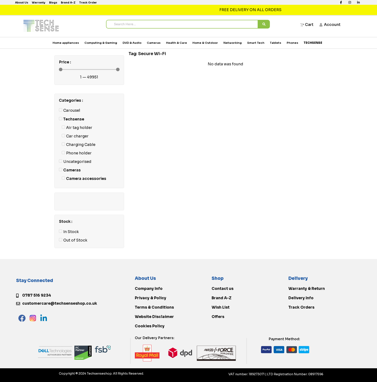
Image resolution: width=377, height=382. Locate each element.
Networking (232, 43)
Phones (292, 43)
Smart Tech (255, 43)
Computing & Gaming (100, 43)
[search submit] (264, 24)
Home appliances (66, 43)
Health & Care (176, 43)
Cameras (154, 43)
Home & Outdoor (205, 43)
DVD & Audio (132, 43)
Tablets (275, 43)
